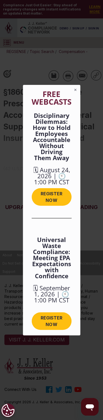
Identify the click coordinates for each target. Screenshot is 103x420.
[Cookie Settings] (8, 410)
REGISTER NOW (51, 197)
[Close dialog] (75, 90)
